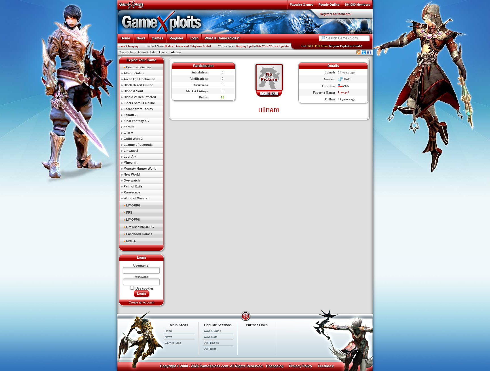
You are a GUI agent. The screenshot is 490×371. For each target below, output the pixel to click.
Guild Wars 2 (133, 138)
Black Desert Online (138, 85)
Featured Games (138, 67)
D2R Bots (210, 348)
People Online (328, 4)
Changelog (274, 366)
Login (194, 38)
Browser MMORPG (140, 227)
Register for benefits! (336, 14)
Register (176, 38)
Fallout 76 (131, 115)
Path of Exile (133, 186)
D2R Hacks (211, 342)
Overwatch (132, 180)
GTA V (128, 132)
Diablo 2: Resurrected (140, 97)
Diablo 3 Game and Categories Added (168, 46)
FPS (129, 212)
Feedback (326, 366)
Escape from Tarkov (138, 109)
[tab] (141, 67)
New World (132, 174)
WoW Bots (210, 336)
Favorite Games (301, 4)
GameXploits (147, 52)
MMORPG (133, 205)
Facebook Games (139, 234)
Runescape (132, 192)
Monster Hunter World (140, 168)
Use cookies (144, 288)
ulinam (176, 52)
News (140, 38)
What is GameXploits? (222, 38)
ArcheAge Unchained (139, 79)
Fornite (129, 126)
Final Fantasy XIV (136, 121)
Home (125, 38)
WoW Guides (212, 330)
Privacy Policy (300, 366)
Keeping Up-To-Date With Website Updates (243, 46)
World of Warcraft (137, 198)
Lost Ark (130, 156)
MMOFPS (133, 219)
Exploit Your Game (141, 60)
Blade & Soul (133, 91)
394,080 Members (357, 4)
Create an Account (141, 302)
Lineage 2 (131, 150)
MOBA (131, 241)
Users (163, 52)
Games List (173, 342)
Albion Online (134, 73)
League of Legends (138, 144)
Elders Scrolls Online (139, 103)
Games (157, 38)
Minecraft (131, 162)
